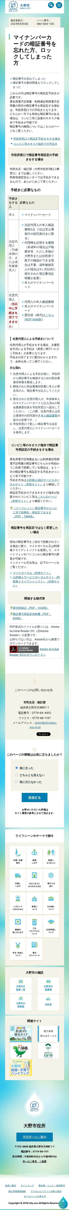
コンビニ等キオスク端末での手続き (35, 144)
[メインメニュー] (59, 5)
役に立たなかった (31, 782)
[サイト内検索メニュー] (51, 5)
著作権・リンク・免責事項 (51, 1185)
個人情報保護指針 (17, 1191)
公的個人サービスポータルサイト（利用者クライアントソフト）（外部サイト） (36, 581)
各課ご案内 (10, 1185)
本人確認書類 (49, 415)
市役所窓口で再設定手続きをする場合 (36, 138)
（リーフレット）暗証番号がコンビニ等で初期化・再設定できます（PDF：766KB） (35, 512)
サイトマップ (27, 1185)
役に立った (26, 768)
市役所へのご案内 (34, 1137)
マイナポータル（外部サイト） (32, 573)
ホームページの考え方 (35, 1196)
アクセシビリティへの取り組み (46, 1191)
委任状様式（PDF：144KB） (31, 608)
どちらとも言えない (32, 775)
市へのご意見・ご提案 (35, 1161)
